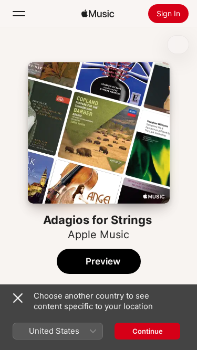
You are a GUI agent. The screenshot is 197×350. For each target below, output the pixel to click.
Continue (147, 331)
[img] (97, 13)
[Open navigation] (18, 13)
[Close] (18, 298)
